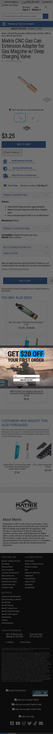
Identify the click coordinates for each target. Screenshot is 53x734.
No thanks (26, 384)
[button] (26, 381)
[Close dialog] (2, 349)
